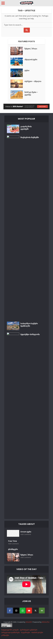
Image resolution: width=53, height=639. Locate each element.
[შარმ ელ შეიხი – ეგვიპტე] (17, 94)
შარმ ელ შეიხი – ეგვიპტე (31, 93)
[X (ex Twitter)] (35, 610)
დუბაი (27, 70)
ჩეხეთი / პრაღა (31, 48)
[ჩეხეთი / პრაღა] (17, 51)
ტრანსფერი (13, 549)
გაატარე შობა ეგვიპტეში (26, 127)
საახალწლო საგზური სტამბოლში (29, 324)
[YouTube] (29, 610)
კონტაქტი (5, 635)
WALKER (29, 622)
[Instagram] (16, 610)
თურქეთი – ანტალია (33, 81)
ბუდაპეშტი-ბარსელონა (30, 334)
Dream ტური (25, 532)
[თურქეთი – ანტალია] (17, 83)
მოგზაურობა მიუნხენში (29, 137)
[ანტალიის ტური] (17, 62)
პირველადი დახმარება (10, 632)
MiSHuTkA (45, 622)
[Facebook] (10, 610)
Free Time (12, 541)
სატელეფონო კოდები (10, 630)
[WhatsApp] (23, 610)
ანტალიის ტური (31, 59)
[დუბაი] (17, 73)
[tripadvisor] (42, 610)
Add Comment (25, 534)
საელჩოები (25, 632)
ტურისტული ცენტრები (28, 630)
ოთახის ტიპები (37, 632)
